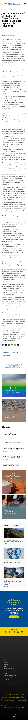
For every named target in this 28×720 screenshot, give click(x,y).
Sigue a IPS (6, 658)
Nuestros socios (7, 646)
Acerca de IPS (7, 644)
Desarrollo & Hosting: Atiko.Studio (14, 714)
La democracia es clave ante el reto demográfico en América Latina (12, 441)
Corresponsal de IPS (8, 35)
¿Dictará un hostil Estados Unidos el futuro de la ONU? (13, 561)
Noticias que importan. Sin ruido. (14, 602)
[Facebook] (5, 632)
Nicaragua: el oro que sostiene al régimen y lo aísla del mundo (12, 464)
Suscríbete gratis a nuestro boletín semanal (14, 610)
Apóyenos (6, 651)
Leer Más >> (5, 436)
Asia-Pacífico (7, 679)
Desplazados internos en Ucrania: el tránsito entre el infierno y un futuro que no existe (13, 582)
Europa (5, 681)
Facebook (6, 664)
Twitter (5, 662)
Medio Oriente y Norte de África (11, 683)
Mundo (5, 686)
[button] (3, 345)
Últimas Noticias (14, 352)
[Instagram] (14, 632)
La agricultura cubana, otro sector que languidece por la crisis (13, 541)
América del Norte (8, 677)
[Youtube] (18, 632)
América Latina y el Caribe (10, 675)
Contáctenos (7, 648)
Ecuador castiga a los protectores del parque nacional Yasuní (13, 433)
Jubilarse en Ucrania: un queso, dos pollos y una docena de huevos (12, 457)
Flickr (5, 666)
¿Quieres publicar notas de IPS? (11, 653)
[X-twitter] (10, 632)
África (5, 673)
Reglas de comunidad (9, 668)
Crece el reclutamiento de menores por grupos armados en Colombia (13, 449)
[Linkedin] (22, 632)
